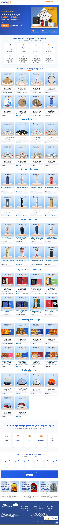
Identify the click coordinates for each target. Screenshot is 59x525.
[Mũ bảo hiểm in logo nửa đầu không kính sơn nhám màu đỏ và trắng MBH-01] (22, 403)
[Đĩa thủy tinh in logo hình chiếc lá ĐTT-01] (37, 102)
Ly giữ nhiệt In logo (29, 219)
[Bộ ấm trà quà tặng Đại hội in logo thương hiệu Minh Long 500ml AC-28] (37, 152)
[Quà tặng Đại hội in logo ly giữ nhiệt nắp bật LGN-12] (22, 252)
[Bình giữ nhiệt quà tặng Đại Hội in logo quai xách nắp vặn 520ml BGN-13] (51, 179)
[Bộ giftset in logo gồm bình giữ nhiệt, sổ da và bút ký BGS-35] (22, 303)
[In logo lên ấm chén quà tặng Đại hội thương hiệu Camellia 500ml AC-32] (37, 129)
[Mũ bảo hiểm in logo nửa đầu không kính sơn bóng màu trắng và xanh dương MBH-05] (22, 380)
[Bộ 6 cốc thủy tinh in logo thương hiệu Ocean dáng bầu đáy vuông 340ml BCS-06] (37, 330)
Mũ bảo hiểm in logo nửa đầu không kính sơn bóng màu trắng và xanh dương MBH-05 (22, 389)
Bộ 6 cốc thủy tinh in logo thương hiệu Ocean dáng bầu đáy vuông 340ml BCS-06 (37, 338)
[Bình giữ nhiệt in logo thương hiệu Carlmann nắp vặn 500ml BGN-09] (37, 202)
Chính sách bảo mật (50, 508)
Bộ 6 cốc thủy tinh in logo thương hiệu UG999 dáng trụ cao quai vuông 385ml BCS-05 (22, 339)
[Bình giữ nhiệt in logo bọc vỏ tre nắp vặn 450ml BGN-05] (51, 202)
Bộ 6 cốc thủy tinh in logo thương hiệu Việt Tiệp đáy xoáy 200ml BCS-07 (51, 338)
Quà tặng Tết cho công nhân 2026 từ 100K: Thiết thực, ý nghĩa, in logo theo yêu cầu (10, 493)
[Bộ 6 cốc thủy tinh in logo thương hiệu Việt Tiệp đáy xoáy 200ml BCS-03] (22, 353)
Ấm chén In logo (29, 119)
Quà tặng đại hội (37, 506)
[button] (6, 440)
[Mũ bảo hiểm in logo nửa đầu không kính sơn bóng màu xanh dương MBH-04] (37, 380)
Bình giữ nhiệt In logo (29, 169)
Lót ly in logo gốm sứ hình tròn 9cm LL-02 (7, 109)
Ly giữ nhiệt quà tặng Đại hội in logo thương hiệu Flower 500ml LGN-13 (7, 261)
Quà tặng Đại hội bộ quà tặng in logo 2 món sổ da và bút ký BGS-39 (22, 288)
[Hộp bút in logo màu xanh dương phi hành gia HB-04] (51, 102)
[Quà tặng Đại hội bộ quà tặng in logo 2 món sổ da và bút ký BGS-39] (22, 280)
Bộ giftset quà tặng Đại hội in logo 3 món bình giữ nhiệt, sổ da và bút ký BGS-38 (37, 288)
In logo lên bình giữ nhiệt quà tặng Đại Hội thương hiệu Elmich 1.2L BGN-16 (7, 188)
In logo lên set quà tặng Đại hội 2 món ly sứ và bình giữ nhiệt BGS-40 (7, 288)
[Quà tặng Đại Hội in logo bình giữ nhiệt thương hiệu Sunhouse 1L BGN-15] (22, 179)
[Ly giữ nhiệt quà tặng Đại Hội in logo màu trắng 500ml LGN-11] (37, 252)
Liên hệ (13, 4)
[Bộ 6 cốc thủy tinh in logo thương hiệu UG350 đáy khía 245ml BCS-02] (37, 353)
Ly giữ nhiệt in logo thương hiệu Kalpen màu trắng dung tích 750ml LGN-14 (51, 238)
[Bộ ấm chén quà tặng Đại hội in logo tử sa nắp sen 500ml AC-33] (22, 129)
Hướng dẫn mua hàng (50, 503)
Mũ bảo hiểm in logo (29, 370)
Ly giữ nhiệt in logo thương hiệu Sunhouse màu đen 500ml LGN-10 (51, 261)
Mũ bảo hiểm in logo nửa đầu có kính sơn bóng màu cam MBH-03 (51, 388)
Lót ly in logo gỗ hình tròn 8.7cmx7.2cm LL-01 (22, 110)
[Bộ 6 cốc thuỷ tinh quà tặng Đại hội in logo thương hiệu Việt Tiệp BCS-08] (7, 330)
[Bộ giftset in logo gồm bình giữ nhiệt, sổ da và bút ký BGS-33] (7, 303)
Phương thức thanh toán (51, 510)
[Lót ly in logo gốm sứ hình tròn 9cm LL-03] (51, 79)
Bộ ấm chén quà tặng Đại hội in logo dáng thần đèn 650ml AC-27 (51, 160)
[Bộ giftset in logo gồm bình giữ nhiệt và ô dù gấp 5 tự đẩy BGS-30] (51, 280)
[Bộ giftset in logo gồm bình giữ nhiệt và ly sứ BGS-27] (51, 303)
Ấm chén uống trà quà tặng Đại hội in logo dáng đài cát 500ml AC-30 (22, 160)
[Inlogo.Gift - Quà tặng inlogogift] (6, 2)
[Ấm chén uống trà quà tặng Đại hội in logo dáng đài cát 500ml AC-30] (22, 152)
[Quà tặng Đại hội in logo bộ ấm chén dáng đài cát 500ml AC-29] (7, 152)
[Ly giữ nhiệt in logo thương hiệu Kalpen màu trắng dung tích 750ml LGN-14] (51, 230)
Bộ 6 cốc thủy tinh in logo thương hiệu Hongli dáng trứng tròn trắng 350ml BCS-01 (51, 361)
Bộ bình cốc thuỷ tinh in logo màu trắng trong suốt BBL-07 (22, 87)
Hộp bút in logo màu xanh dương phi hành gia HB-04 (51, 110)
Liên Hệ (22, 504)
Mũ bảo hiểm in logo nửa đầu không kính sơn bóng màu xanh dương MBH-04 (37, 388)
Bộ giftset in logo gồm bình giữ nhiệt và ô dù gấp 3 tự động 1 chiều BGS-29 (36, 311)
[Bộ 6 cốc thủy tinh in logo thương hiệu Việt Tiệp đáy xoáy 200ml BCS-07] (51, 330)
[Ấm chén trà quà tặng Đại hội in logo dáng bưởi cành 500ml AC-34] (7, 129)
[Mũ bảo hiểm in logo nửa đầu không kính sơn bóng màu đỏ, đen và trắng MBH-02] (7, 403)
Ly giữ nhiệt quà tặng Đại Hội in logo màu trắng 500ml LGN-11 (37, 261)
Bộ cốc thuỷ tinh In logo (29, 320)
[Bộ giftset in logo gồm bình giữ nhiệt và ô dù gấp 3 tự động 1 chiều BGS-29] (37, 303)
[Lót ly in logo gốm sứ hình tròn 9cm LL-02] (7, 102)
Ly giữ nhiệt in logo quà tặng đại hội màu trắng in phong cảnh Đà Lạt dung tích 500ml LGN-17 (7, 238)
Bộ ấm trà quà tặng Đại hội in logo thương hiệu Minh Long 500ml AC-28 (37, 160)
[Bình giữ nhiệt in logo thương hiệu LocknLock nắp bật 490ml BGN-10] (7, 202)
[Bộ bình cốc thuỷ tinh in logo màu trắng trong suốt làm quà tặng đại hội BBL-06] (37, 79)
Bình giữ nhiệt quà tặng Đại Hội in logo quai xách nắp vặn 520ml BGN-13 (51, 188)
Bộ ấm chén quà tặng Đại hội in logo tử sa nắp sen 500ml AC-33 (22, 137)
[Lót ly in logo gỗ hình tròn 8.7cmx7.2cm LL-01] (22, 102)
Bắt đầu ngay (29, 475)
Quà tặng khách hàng (37, 503)
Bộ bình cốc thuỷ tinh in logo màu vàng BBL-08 (7, 87)
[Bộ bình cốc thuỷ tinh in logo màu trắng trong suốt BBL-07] (22, 79)
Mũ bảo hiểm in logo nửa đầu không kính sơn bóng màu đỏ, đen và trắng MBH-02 (8, 411)
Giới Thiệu (23, 503)
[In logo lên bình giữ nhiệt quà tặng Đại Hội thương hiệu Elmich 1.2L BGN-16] (7, 179)
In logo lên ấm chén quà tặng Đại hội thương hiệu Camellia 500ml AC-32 (36, 137)
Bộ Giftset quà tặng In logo (29, 270)
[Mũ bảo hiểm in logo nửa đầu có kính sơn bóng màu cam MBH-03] (51, 380)
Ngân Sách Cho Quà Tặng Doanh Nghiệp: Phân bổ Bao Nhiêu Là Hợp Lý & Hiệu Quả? (49, 493)
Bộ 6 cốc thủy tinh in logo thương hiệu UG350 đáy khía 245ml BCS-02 (36, 361)
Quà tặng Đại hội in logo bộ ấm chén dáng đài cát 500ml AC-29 (7, 160)
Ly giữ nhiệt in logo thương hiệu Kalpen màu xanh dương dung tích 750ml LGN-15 (37, 238)
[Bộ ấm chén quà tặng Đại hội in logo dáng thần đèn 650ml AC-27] (51, 152)
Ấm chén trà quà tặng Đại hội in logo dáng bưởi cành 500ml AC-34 (7, 137)
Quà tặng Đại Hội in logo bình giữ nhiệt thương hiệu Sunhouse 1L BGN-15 (22, 188)
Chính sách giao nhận (50, 504)
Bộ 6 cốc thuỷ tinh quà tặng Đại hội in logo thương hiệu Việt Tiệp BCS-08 (7, 338)
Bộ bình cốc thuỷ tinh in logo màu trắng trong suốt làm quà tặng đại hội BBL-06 (37, 87)
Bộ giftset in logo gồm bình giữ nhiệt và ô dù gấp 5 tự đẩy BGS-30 (51, 288)
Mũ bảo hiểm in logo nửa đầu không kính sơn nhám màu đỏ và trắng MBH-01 (22, 411)
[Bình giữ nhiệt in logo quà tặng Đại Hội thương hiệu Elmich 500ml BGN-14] (37, 179)
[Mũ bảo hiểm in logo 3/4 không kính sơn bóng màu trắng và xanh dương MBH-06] (7, 380)
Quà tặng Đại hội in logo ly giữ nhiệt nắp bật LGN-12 (22, 261)
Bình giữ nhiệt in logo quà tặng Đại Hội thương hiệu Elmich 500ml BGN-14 (36, 188)
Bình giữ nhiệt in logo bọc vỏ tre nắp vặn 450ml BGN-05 (51, 210)
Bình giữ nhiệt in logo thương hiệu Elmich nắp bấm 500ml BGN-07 (22, 210)
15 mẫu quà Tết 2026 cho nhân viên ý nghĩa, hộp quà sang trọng (29, 493)
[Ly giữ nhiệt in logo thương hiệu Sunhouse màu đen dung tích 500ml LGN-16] (22, 230)
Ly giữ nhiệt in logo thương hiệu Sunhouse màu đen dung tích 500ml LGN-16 (22, 238)
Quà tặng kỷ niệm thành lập (38, 508)
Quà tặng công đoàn (37, 510)
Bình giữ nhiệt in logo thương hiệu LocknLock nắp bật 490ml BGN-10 (8, 210)
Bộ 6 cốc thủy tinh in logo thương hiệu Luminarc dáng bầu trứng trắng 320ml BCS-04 (7, 361)
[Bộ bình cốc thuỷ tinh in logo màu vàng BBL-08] (7, 79)
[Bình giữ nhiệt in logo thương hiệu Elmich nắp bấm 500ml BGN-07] (22, 202)
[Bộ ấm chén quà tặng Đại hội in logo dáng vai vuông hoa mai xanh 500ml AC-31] (51, 129)
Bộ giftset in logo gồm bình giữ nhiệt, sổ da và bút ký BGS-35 (22, 311)
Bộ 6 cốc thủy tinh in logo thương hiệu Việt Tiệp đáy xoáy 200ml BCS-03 (22, 361)
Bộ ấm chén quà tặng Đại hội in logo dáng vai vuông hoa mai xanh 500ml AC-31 (51, 137)
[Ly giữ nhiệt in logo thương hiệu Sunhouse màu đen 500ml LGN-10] (51, 252)
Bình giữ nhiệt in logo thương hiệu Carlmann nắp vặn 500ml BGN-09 (37, 210)
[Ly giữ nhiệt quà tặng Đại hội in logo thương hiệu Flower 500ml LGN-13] (7, 252)
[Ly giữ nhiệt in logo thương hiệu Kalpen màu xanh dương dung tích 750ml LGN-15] (37, 230)
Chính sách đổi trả (50, 506)
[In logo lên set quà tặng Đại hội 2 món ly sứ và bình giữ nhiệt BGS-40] (7, 280)
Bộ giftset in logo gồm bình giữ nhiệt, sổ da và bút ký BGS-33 (7, 311)
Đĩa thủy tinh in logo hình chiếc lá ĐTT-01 (37, 109)
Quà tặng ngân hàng (37, 504)
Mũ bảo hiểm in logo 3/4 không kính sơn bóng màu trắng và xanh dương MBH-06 (7, 388)
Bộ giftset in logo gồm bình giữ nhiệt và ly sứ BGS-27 (51, 311)
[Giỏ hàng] (57, 2)
